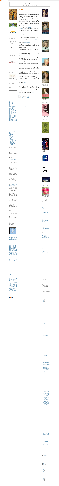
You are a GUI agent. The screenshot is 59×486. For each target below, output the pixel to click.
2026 (43, 298)
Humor (13, 259)
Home (42, 204)
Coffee (16, 247)
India (16, 259)
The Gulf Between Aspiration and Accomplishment (45, 440)
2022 (43, 302)
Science (10, 275)
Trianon (10, 67)
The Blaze (21, 85)
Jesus (15, 260)
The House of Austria (14, 281)
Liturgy (16, 262)
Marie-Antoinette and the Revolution (45, 253)
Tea (12, 278)
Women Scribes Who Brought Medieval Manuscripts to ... (45, 327)
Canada (14, 243)
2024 (43, 300)
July (43, 457)
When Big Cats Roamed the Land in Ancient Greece (46, 394)
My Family (13, 268)
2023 (43, 301)
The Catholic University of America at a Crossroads (46, 345)
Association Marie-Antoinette (12, 98)
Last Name (11, 52)
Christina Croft (15, 246)
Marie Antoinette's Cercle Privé (13, 119)
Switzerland (10, 278)
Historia (10, 105)
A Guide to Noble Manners (46, 435)
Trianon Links (43, 205)
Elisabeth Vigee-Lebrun (12, 104)
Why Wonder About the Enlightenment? (46, 313)
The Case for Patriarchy (45, 405)
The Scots (15, 289)
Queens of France (15, 274)
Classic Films (14, 247)
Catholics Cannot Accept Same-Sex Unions (46, 422)
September (44, 455)
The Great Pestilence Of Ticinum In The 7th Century (45, 399)
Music (10, 268)
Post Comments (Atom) (24, 106)
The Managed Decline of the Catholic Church (46, 363)
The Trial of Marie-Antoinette (12, 140)
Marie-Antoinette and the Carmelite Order (45, 251)
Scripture (14, 275)
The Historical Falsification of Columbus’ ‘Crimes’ (46, 374)
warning (35, 87)
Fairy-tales (14, 254)
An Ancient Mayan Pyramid (46, 454)
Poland (16, 270)
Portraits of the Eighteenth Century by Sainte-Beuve (12, 131)
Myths (16, 268)
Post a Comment (20, 103)
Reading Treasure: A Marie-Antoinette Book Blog (12, 134)
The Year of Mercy (15, 291)
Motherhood (15, 267)
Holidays (12, 258)
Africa (16, 237)
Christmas (10, 247)
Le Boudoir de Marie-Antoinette (13, 109)
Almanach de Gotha (11, 97)
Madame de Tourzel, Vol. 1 (12, 115)
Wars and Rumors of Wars (13, 293)
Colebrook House (45, 404)
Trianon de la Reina (11, 142)
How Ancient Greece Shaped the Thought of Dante (46, 380)
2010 (43, 477)
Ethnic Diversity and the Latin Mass (46, 377)
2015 (43, 471)
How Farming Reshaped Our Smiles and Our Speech (46, 365)
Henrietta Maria (11, 257)
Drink (16, 250)
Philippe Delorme (11, 129)
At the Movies (11, 240)
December (44, 304)
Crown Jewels (11, 249)
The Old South (11, 286)
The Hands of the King (45, 314)
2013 (43, 473)
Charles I (13, 245)
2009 (43, 478)
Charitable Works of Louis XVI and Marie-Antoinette (45, 238)
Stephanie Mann (13, 277)
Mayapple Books (44, 221)
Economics (12, 251)
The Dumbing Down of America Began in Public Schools (46, 309)
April (44, 461)
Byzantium (10, 243)
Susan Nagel (10, 137)
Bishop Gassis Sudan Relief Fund (45, 213)
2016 (43, 470)
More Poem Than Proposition (45, 356)
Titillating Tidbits (11, 141)
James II (12, 260)
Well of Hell (44, 334)
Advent (14, 237)
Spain (16, 276)
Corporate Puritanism (45, 401)
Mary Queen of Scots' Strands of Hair (45, 372)
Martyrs (15, 266)
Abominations (11, 237)
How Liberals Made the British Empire (45, 438)
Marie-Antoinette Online (12, 121)
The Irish (16, 282)
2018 (43, 468)
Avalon (14, 240)
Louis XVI (10, 111)
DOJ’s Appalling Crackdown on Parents (46, 397)
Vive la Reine (11, 144)
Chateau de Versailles (11, 102)
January (44, 464)
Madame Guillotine (11, 117)
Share (19, 95)
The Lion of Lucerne (45, 366)
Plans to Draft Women (45, 395)
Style (16, 277)
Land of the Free (13, 262)
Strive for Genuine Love (46, 445)
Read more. (36, 39)
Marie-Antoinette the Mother (45, 254)
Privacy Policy (43, 208)
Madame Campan (11, 114)
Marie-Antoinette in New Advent (13, 120)
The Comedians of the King (46, 433)
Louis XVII (10, 113)
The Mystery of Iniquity (13, 284)
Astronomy (16, 239)
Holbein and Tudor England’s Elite (45, 331)
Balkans (16, 240)
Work (10, 294)
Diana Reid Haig (11, 103)
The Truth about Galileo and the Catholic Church (46, 450)
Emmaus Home (12, 252)
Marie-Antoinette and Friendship (45, 249)
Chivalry (12, 246)
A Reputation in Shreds (44, 236)
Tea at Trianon (29, 3)
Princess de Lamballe (11, 132)
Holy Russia (15, 258)
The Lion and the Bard (45, 354)
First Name (11, 50)
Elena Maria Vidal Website (45, 220)
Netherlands (10, 269)
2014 (43, 472)
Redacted (44, 436)
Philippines (12, 270)
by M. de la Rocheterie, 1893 (13, 160)
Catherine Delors (13, 244)
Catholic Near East (44, 214)
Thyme (44, 446)
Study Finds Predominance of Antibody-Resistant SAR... (46, 391)
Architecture (11, 239)
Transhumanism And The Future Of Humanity (46, 311)
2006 (43, 481)
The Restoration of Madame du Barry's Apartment (46, 403)
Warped (44, 361)
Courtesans (15, 248)
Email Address (13, 47)
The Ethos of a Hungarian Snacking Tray (46, 415)
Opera (13, 269)
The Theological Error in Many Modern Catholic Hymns (46, 350)
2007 (43, 480)
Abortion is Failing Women (46, 322)
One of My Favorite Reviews (45, 389)
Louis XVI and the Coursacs (12, 112)
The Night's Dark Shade (12, 69)
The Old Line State (14, 285)
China (10, 246)
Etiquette (10, 254)
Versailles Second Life (12, 143)
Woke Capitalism (21, 9)
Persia (10, 270)
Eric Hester (16, 253)
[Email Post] (30, 96)
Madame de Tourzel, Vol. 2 (12, 116)
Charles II (16, 245)
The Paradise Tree (13, 287)
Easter (10, 251)
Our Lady (15, 269)
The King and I (11, 139)
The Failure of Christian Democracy (46, 448)
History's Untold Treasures (12, 106)
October (44, 307)
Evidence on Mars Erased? (46, 432)
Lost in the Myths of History (12, 110)
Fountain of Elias (45, 225)
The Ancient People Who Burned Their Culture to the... (46, 369)
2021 (43, 303)
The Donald (14, 278)
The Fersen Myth (14, 279)
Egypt (15, 251)
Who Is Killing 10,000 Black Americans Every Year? (46, 428)
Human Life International (45, 216)
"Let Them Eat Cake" (44, 235)
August (44, 456)
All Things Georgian (11, 96)
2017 (43, 469)
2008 (43, 479)
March (44, 462)
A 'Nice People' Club (45, 444)
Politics (10, 271)
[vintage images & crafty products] (12, 233)
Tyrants (12, 293)
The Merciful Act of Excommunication (45, 319)
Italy (10, 260)
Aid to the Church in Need (45, 212)
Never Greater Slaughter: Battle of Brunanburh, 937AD (46, 386)
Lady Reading (11, 108)
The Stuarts (14, 290)
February (44, 463)
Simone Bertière (11, 136)
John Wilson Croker (11, 107)
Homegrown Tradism (45, 431)
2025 (43, 299)
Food (12, 255)
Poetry (15, 270)
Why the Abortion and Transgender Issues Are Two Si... (46, 336)
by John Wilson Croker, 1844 (13, 185)
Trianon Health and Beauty (46, 228)
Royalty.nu (10, 135)
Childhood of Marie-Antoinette (45, 239)
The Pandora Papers (45, 406)
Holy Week (10, 259)
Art (13, 239)
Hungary (15, 259)
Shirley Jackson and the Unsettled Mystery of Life (46, 324)
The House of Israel (12, 282)
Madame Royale (11, 68)
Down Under (14, 250)
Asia (14, 239)
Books (10, 242)
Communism (11, 248)
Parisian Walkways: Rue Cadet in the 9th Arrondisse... (46, 339)
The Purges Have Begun (46, 434)
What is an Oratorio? (45, 407)
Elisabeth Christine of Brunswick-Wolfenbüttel (46, 420)
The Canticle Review (11, 138)
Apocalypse (11, 238)
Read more (25, 82)
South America (13, 276)
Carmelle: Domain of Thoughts (13, 101)
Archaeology (15, 238)
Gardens (14, 255)
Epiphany (13, 253)
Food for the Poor (44, 215)
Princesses (11, 273)
